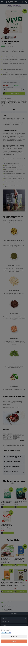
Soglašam (14, 641)
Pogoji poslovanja (6, 632)
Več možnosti (14, 636)
